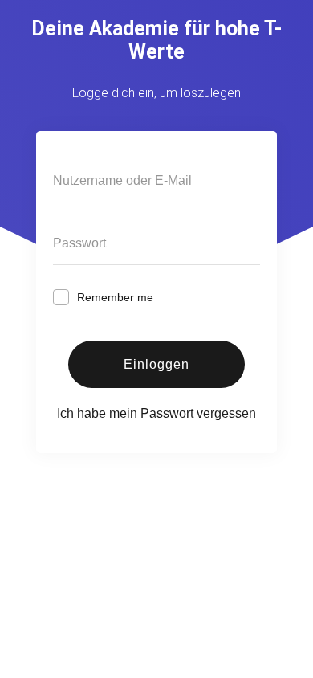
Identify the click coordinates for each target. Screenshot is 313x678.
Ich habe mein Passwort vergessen (156, 413)
